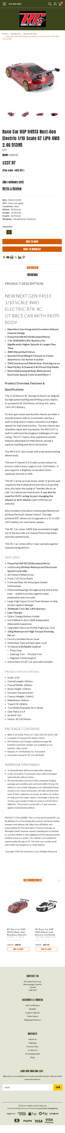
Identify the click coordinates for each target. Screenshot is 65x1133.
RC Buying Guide (32, 1054)
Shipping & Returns (32, 1020)
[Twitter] (15, 257)
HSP (4, 150)
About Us (32, 1039)
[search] (49, 4)
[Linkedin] (19, 257)
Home (5, 34)
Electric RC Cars (30, 34)
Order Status (32, 1016)
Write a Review (12, 188)
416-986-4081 (15, 4)
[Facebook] (4, 257)
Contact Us (33, 1050)
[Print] (11, 257)
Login (27, 1012)
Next (59, 76)
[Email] (7, 257)
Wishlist (32, 1009)
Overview (32, 267)
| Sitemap (43, 1105)
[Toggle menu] (4, 5)
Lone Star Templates (48, 1108)
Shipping (32, 1043)
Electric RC (15, 34)
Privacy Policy (32, 1046)
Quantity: (7, 226)
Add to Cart (18, 949)
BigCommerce (23, 1108)
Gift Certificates (32, 1005)
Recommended (32, 880)
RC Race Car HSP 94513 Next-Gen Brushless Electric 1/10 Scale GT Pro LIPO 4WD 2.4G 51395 (17, 936)
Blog (32, 1057)
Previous (5, 76)
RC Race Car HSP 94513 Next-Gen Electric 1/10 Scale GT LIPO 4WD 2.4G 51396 (45, 935)
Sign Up (36, 1012)
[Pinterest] (23, 257)
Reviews (32, 274)
